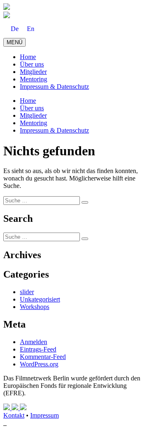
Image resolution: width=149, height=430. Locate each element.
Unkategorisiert (40, 299)
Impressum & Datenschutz (54, 86)
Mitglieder (33, 71)
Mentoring (33, 79)
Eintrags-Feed (38, 349)
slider (27, 291)
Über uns (32, 64)
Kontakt (13, 415)
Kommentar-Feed (43, 356)
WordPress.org (39, 364)
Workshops (34, 306)
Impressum (44, 415)
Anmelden (33, 341)
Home (28, 56)
